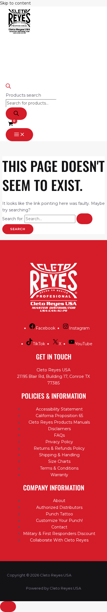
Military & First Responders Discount (59, 533)
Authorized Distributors (59, 507)
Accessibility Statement (59, 409)
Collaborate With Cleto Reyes (59, 540)
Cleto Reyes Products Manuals (59, 422)
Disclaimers (59, 428)
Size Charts (59, 461)
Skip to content (15, 3)
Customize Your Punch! (59, 520)
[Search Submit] (84, 218)
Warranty (59, 474)
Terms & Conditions (59, 468)
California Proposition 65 (59, 415)
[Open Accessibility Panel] (8, 606)
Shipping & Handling (59, 454)
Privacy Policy (59, 441)
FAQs (59, 435)
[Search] (16, 113)
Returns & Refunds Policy (59, 448)
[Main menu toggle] (19, 134)
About (59, 500)
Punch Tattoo (59, 514)
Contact (59, 527)
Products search (23, 95)
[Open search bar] (8, 87)
